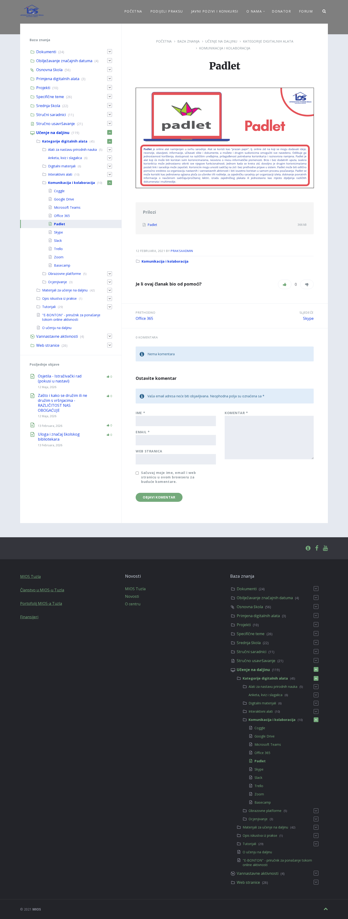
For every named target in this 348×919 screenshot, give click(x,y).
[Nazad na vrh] (326, 908)
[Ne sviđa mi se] (307, 284)
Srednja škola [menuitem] (48, 105)
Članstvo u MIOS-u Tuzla (42, 590)
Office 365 (144, 318)
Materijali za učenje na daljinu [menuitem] (65, 290)
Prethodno (145, 312)
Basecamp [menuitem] (62, 265)
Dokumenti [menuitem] (46, 51)
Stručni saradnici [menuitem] (51, 114)
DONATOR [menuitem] (281, 11)
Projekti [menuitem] (43, 87)
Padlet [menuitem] (59, 224)
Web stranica (149, 451)
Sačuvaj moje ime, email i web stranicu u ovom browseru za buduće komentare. (168, 477)
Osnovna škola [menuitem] (49, 69)
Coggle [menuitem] (59, 191)
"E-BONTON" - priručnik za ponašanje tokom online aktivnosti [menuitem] (71, 317)
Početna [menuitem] (133, 11)
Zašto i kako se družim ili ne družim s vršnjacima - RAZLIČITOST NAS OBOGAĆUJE (62, 403)
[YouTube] (325, 548)
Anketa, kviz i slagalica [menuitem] (65, 158)
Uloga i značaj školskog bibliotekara (59, 437)
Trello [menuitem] (58, 249)
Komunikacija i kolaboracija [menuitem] (71, 182)
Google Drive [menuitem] (64, 199)
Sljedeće (306, 312)
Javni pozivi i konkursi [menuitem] (214, 11)
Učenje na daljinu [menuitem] (52, 132)
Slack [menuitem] (58, 240)
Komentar (236, 413)
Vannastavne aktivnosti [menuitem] (57, 336)
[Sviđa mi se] (284, 284)
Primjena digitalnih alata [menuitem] (57, 78)
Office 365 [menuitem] (62, 215)
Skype (308, 318)
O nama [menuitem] (254, 11)
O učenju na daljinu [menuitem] (56, 327)
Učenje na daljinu (221, 41)
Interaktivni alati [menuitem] (60, 174)
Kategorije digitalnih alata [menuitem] (64, 141)
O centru (132, 604)
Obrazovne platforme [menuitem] (64, 273)
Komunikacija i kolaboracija (224, 48)
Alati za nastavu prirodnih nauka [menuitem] (72, 149)
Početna (164, 41)
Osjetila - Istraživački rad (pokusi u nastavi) (59, 378)
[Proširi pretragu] (324, 11)
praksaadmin (182, 251)
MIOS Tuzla (30, 576)
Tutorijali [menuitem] (49, 306)
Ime (140, 413)
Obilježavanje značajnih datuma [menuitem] (64, 60)
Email (143, 432)
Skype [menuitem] (58, 232)
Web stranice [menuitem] (47, 345)
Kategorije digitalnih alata (268, 41)
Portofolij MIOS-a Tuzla (41, 603)
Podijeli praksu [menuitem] (166, 11)
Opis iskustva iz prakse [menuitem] (59, 298)
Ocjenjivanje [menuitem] (57, 282)
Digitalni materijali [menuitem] (62, 166)
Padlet (152, 224)
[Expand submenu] (109, 51)
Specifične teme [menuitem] (50, 96)
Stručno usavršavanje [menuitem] (55, 123)
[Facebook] (316, 548)
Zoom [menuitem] (58, 257)
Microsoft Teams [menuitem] (67, 207)
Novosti (132, 596)
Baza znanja (188, 41)
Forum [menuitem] (306, 11)
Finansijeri (29, 617)
